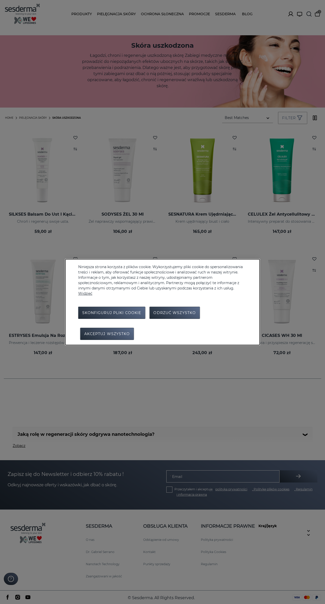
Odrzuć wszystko (174, 312)
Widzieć (85, 293)
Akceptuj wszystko (107, 334)
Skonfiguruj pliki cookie (111, 312)
